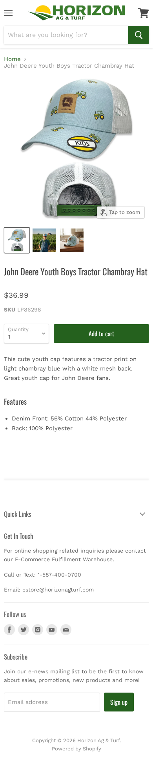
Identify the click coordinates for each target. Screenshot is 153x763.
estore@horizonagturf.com (58, 589)
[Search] (138, 35)
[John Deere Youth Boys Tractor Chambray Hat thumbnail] (44, 240)
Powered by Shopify (76, 749)
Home (12, 59)
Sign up (119, 702)
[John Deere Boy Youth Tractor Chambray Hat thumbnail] (16, 240)
